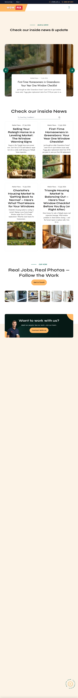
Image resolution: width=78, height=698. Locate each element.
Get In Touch (39, 282)
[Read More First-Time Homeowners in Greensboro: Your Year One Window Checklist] (56, 151)
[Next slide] (72, 70)
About (17, 2)
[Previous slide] (6, 70)
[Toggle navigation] (69, 7)
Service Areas (8, 2)
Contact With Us (39, 330)
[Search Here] (59, 117)
